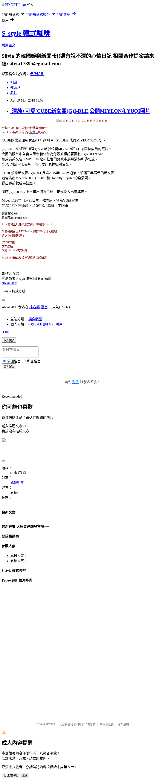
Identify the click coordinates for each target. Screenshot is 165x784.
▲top (5, 332)
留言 (44, 307)
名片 (13, 93)
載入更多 (9, 340)
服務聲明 (123, 724)
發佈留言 (9, 366)
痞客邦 (34, 307)
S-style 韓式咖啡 (26, 33)
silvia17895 (9, 283)
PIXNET (50, 724)
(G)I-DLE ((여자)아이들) (45, 324)
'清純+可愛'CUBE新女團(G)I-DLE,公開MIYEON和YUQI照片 (80, 111)
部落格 (15, 88)
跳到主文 (8, 45)
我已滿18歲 (10, 775)
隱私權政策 (107, 724)
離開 (25, 775)
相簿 (13, 82)
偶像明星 (37, 74)
